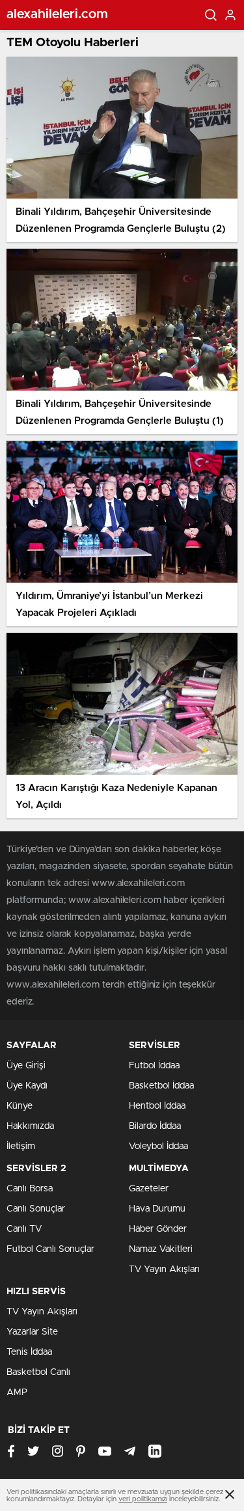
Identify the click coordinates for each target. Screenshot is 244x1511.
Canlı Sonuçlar (36, 1208)
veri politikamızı (142, 1499)
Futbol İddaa (154, 1065)
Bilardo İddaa (155, 1126)
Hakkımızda (30, 1126)
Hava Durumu (157, 1208)
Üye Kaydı (27, 1085)
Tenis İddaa (29, 1352)
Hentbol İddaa (157, 1106)
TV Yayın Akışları (164, 1269)
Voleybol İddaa (158, 1146)
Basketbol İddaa (161, 1085)
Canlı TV (24, 1229)
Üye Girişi (26, 1065)
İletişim (21, 1146)
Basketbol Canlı (38, 1372)
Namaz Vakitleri (161, 1249)
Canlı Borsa (30, 1188)
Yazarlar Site (32, 1332)
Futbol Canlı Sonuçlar (50, 1249)
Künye (20, 1106)
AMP (17, 1392)
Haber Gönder (158, 1229)
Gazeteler (149, 1188)
